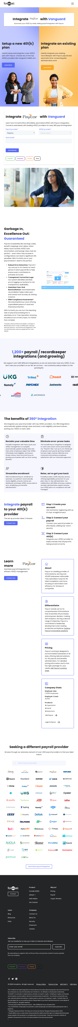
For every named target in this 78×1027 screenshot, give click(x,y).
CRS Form (73, 984)
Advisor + (32, 895)
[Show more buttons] (72, 287)
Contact (13, 894)
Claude (29, 158)
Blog (9, 914)
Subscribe (58, 947)
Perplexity (20, 158)
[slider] (57, 287)
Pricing (52, 891)
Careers (32, 929)
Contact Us (33, 914)
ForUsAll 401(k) (34, 891)
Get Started (33, 902)
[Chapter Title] (46, 287)
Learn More (8, 65)
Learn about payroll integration (39, 866)
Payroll (52, 895)
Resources (11, 918)
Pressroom (33, 925)
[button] (72, 3)
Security (32, 921)
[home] (9, 4)
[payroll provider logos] (10, 772)
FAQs (9, 921)
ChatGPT (10, 158)
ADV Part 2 (64, 984)
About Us (32, 918)
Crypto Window (55, 899)
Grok (37, 158)
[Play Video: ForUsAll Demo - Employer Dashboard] (58, 278)
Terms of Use (53, 984)
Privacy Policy (41, 984)
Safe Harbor (33, 899)
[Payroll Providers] (25, 377)
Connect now (10, 523)
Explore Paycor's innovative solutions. (57, 629)
